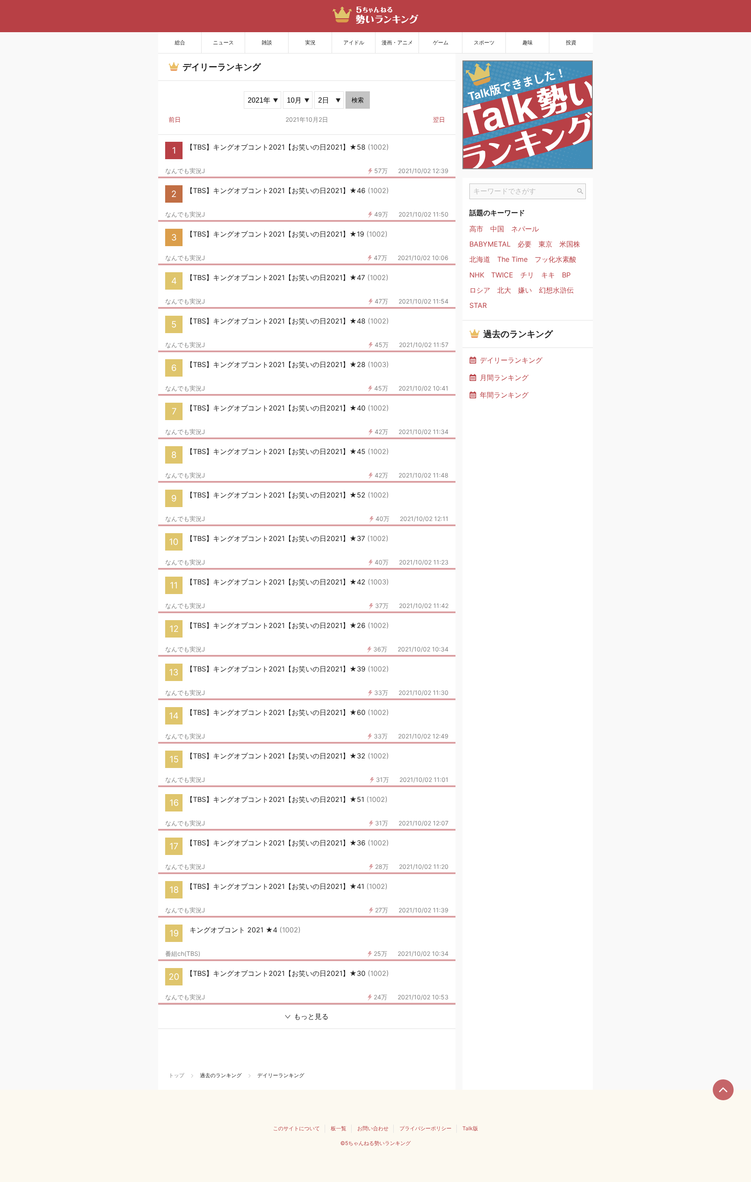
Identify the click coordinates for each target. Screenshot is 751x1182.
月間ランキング (504, 377)
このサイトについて (296, 1128)
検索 (358, 100)
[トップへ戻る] (723, 1089)
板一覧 (338, 1128)
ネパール (525, 229)
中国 (497, 229)
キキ (548, 275)
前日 (175, 119)
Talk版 (470, 1128)
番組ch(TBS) (182, 953)
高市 (476, 229)
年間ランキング (504, 395)
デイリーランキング (511, 360)
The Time (512, 259)
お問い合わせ (373, 1128)
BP (566, 275)
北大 (504, 290)
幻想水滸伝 (556, 290)
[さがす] (580, 191)
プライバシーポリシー (425, 1128)
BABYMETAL (490, 244)
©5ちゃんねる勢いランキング (375, 1143)
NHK (476, 275)
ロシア (479, 290)
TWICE (502, 275)
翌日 (439, 119)
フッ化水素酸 (555, 259)
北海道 (479, 259)
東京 (545, 244)
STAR (478, 305)
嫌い (525, 290)
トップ (176, 1075)
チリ (527, 275)
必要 (525, 244)
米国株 (569, 244)
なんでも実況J (185, 170)
